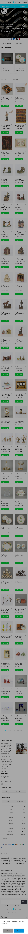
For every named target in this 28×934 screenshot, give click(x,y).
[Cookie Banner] (14, 926)
